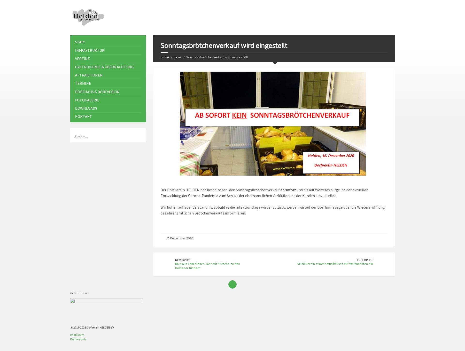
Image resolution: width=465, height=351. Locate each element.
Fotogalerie (87, 100)
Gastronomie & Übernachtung (104, 66)
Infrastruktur (89, 50)
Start (80, 41)
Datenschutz (78, 339)
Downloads (86, 108)
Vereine (82, 58)
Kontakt (83, 116)
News (178, 57)
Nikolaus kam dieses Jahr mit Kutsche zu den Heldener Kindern (207, 266)
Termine (83, 83)
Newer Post (183, 260)
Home (165, 57)
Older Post (365, 260)
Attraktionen (89, 75)
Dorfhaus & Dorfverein (97, 91)
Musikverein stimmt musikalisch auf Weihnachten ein (335, 264)
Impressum (77, 334)
